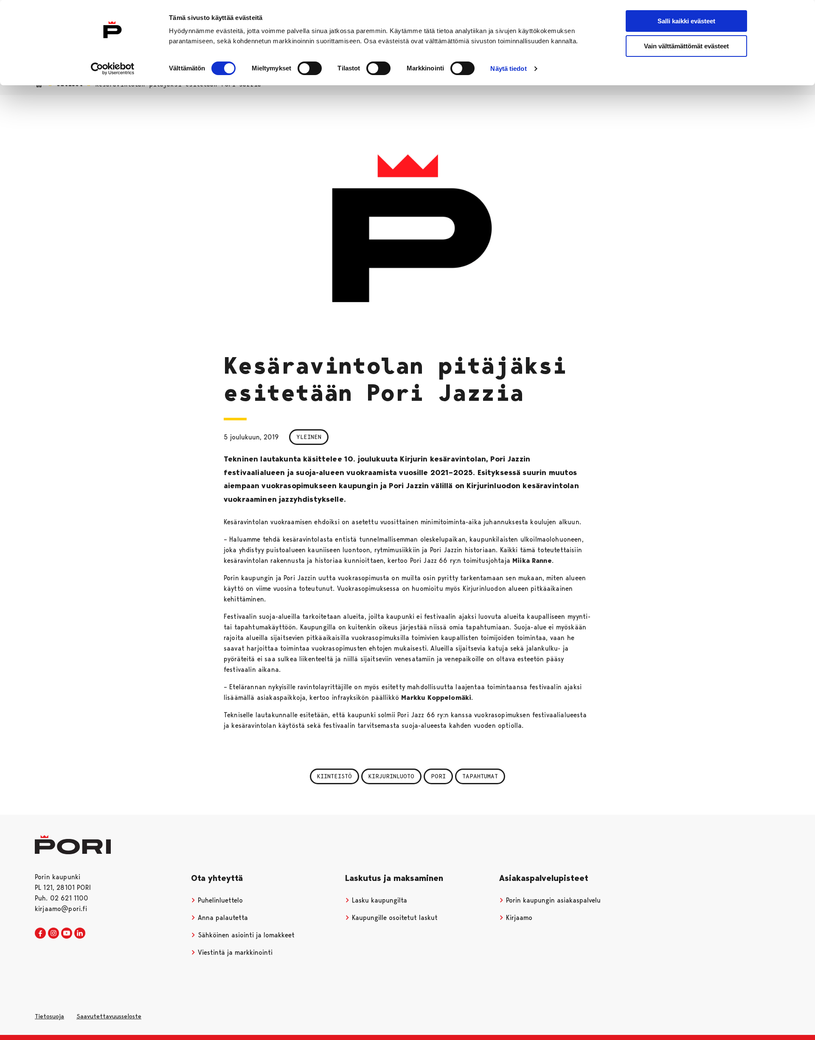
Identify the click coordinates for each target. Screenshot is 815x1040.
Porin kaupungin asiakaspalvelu (552, 900)
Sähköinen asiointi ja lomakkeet (245, 935)
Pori (438, 776)
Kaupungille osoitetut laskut (394, 918)
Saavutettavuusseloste (108, 1016)
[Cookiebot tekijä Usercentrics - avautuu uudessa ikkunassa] (113, 68)
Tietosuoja (49, 1016)
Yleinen (308, 436)
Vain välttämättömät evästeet (686, 46)
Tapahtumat (480, 776)
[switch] (310, 68)
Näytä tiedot (508, 68)
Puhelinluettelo (219, 900)
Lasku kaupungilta (378, 900)
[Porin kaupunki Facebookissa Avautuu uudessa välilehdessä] (40, 933)
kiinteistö (334, 776)
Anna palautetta (222, 918)
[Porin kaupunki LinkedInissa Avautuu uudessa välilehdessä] (79, 933)
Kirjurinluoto (391, 776)
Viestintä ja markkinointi (234, 952)
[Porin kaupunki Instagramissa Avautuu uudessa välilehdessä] (53, 933)
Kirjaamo (518, 918)
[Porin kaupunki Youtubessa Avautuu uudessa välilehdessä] (66, 933)
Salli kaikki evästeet (686, 21)
